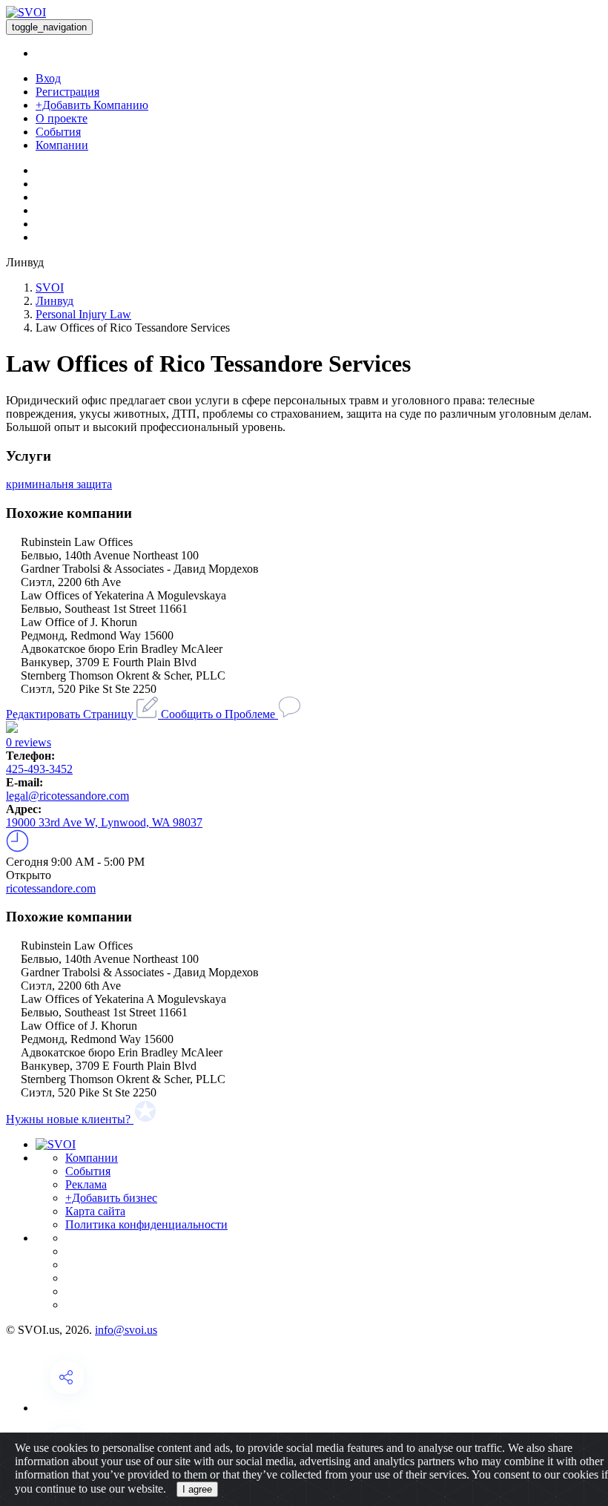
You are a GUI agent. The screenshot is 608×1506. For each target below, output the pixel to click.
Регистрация (67, 91)
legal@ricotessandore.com (67, 795)
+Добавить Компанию (92, 105)
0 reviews (28, 742)
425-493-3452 (39, 769)
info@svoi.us (126, 1329)
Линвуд (54, 301)
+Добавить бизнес (111, 1197)
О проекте (61, 118)
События (58, 131)
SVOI (50, 287)
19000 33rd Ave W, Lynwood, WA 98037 (104, 822)
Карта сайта (95, 1211)
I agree (197, 1489)
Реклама (86, 1184)
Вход (48, 78)
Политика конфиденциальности (146, 1224)
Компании (62, 145)
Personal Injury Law (83, 314)
